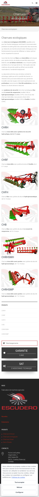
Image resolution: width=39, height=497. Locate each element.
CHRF (5, 159)
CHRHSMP (8, 289)
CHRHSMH (8, 257)
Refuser (19, 487)
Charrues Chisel (8, 439)
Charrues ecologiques (10, 437)
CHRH (5, 127)
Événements (5, 422)
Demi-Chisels (7, 442)
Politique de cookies (18, 477)
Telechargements (12, 343)
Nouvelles (4, 416)
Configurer (19, 492)
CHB (4, 224)
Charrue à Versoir (9, 434)
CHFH (5, 192)
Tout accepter (19, 482)
